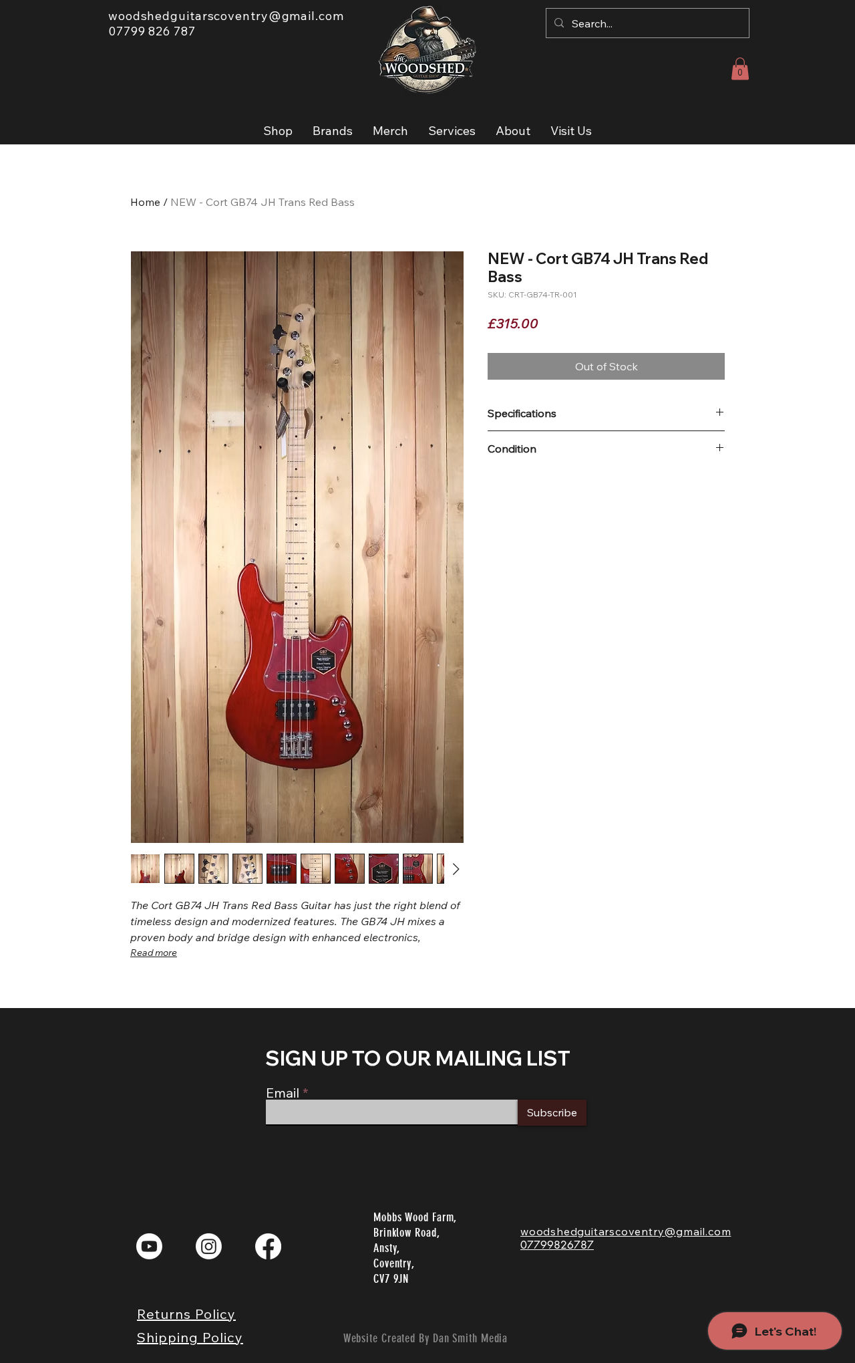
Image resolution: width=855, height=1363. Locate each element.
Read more (153, 953)
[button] (278, 130)
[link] (740, 68)
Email (282, 1093)
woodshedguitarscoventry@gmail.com (226, 15)
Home (145, 202)
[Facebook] (268, 1246)
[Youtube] (149, 1246)
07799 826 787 (152, 31)
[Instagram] (209, 1246)
